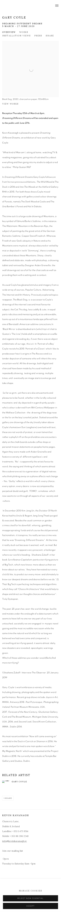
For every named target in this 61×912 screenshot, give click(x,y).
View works (10, 103)
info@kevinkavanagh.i (13, 841)
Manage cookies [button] (30, 890)
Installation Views (16, 35)
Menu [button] (56, 6)
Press (38, 35)
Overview (9, 32)
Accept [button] (30, 906)
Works (23, 32)
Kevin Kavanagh (20, 5)
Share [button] (50, 35)
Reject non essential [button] (30, 898)
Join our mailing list (12, 850)
